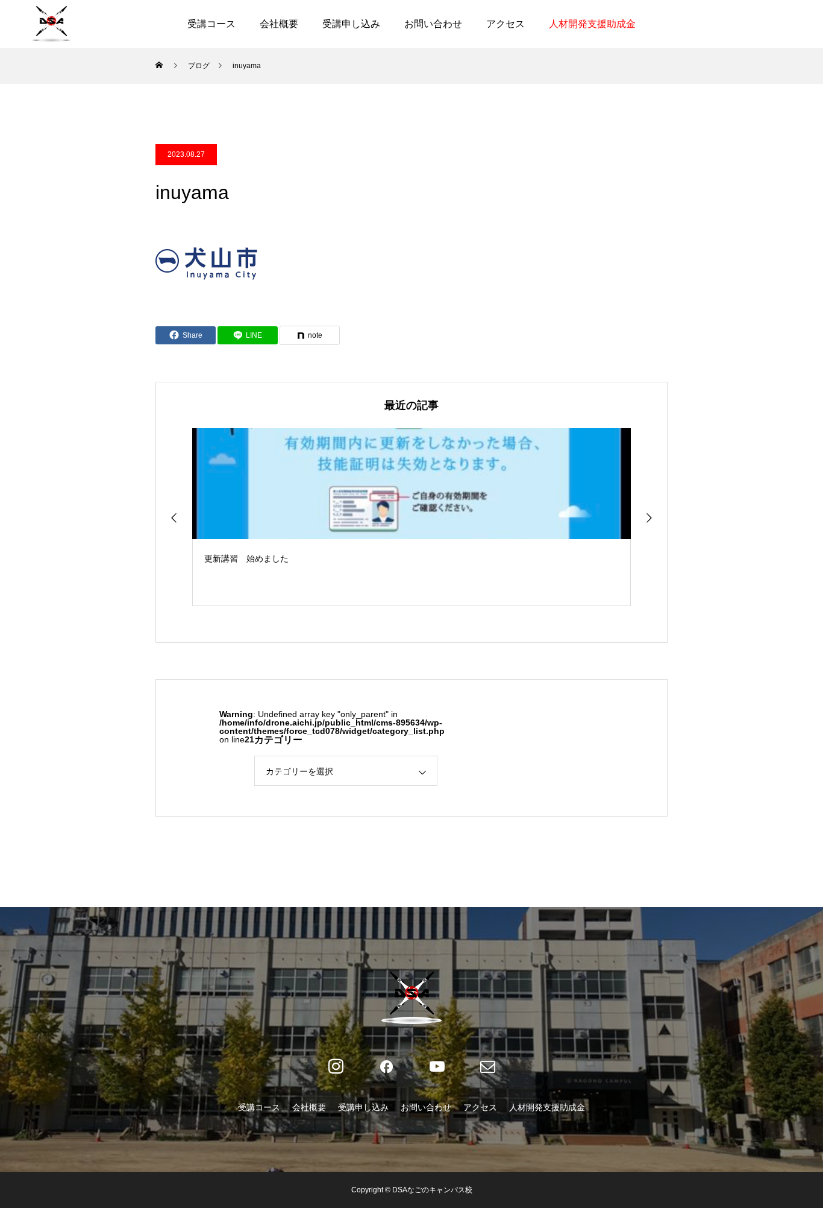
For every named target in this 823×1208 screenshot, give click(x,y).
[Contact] (487, 1067)
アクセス (505, 24)
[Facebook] (386, 1067)
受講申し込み (351, 24)
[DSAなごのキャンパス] (51, 24)
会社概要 (279, 24)
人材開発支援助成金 (592, 24)
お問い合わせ (433, 24)
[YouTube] (437, 1067)
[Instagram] (335, 1067)
